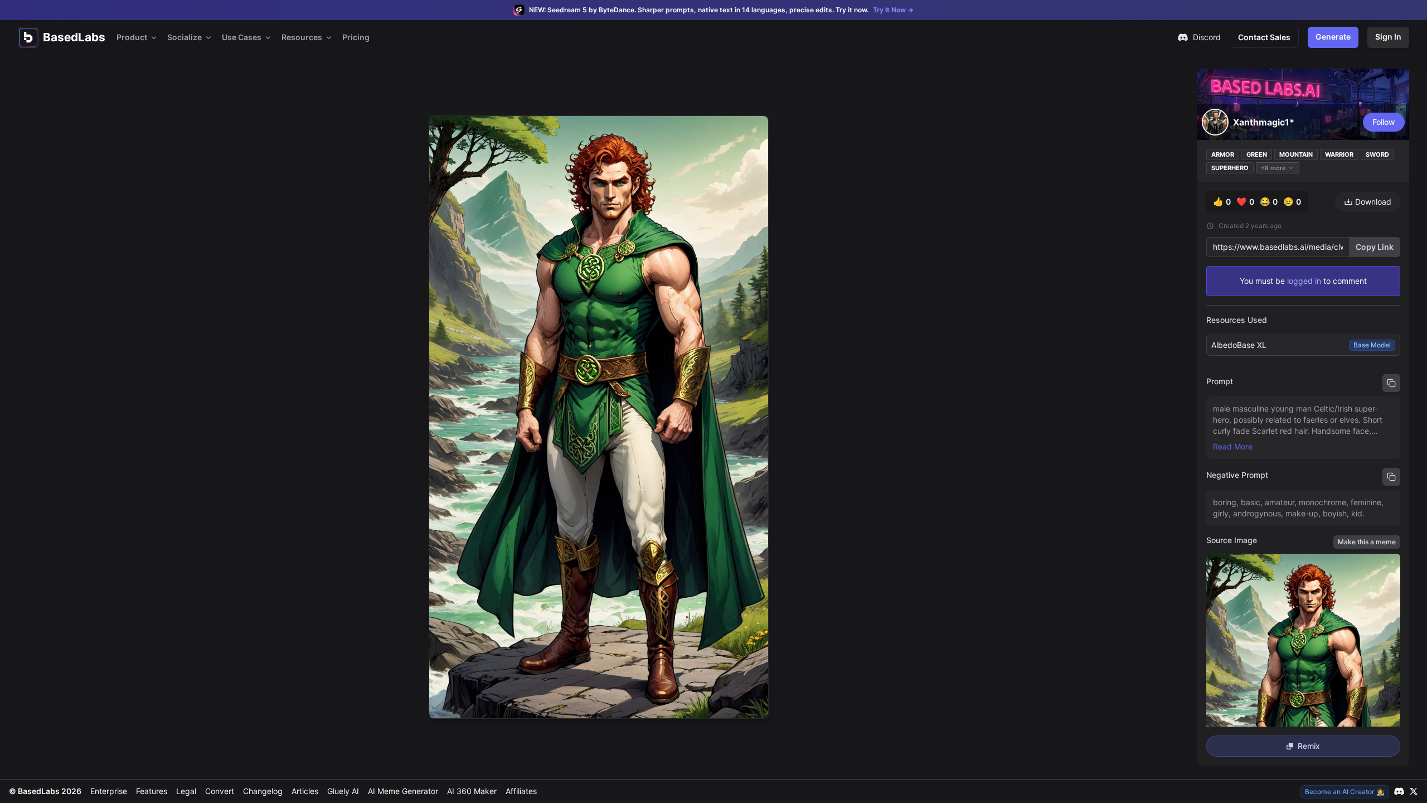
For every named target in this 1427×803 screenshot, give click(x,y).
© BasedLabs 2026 (45, 791)
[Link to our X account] (1413, 791)
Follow (1383, 122)
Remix (1309, 746)
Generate (1333, 36)
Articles (305, 791)
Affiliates (521, 791)
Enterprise (108, 791)
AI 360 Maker (472, 791)
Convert (219, 791)
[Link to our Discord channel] (1399, 791)
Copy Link (1375, 246)
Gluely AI (343, 791)
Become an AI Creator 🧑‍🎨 (1345, 791)
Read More (1233, 446)
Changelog (263, 791)
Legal (186, 791)
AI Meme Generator (403, 791)
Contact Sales (1264, 37)
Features (151, 791)
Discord (1207, 37)
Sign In (1388, 36)
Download (1373, 201)
